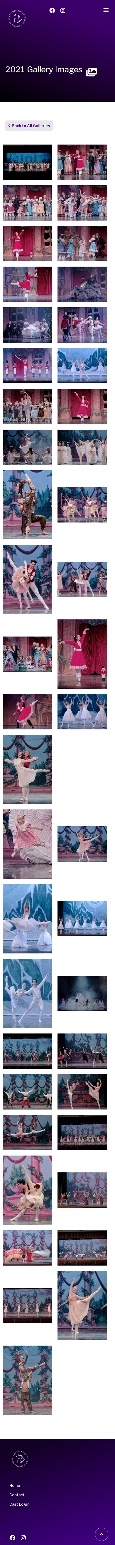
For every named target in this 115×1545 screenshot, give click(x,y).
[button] (106, 9)
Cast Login (19, 1504)
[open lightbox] (27, 162)
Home (14, 1485)
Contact (17, 1495)
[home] (15, 18)
